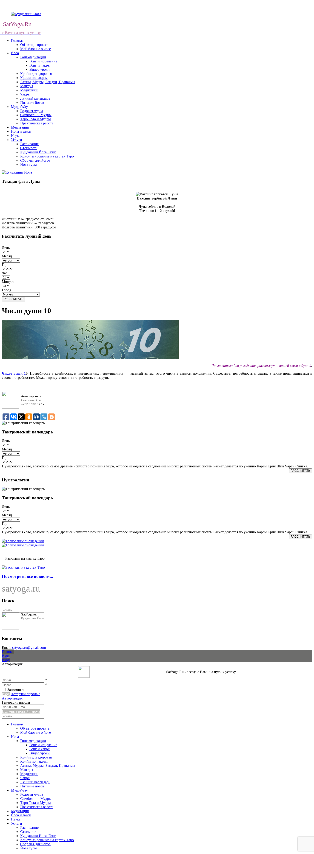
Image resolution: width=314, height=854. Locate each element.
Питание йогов (32, 102)
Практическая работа (36, 123)
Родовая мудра (31, 111)
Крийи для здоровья (36, 74)
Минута (8, 282)
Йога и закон (21, 131)
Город (6, 290)
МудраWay (19, 107)
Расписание (29, 144)
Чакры (25, 94)
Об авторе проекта (34, 45)
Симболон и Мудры (35, 115)
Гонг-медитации (33, 57)
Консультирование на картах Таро (47, 156)
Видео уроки (39, 69)
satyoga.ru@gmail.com (29, 647)
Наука (15, 136)
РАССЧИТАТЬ (13, 299)
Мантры (26, 86)
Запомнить (15, 690)
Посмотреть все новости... (27, 576)
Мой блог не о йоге (35, 49)
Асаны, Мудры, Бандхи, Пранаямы (47, 82)
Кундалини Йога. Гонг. (38, 152)
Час (4, 273)
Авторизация (12, 698)
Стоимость (28, 148)
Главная (17, 40)
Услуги (16, 140)
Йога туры (28, 164)
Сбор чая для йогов (35, 160)
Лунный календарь (35, 98)
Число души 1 (14, 373)
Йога (15, 53)
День (6, 248)
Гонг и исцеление (43, 61)
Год (4, 265)
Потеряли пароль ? (25, 694)
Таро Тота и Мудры (35, 119)
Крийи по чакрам (34, 78)
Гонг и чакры (39, 65)
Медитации (29, 90)
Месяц (7, 256)
